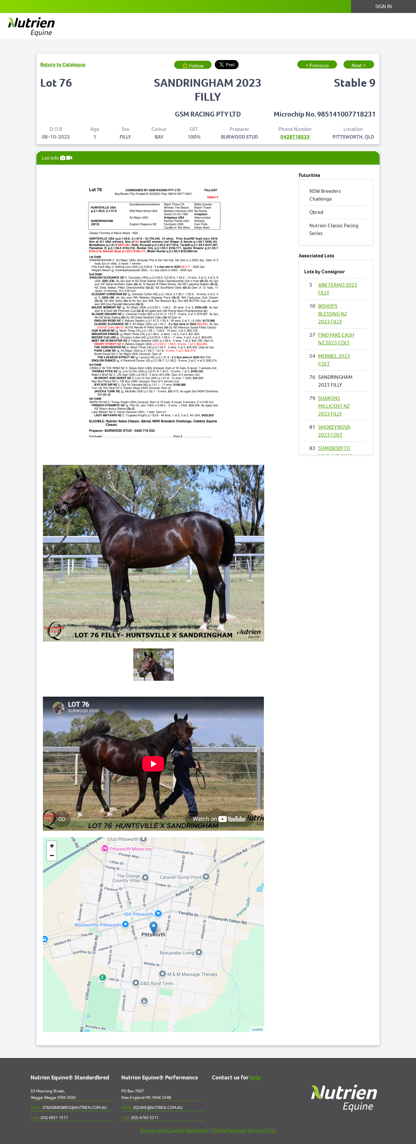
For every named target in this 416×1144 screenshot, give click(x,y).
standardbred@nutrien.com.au (69, 1107)
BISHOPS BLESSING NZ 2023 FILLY (332, 314)
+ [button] (52, 846)
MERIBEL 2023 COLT (334, 360)
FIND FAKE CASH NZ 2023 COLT (336, 338)
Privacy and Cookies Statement (174, 1130)
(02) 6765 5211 (140, 1117)
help (255, 1077)
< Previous (317, 65)
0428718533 (295, 136)
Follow (195, 65)
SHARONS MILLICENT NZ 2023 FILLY (334, 406)
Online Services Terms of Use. (244, 1130)
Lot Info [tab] (51, 158)
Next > (359, 65)
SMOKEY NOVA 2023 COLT (334, 431)
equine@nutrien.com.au (151, 1107)
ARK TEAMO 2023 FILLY (337, 288)
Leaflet (257, 1029)
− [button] (52, 856)
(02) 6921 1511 (49, 1117)
